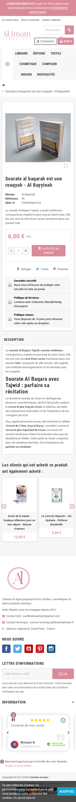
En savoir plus (10, 19)
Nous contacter (30, 19)
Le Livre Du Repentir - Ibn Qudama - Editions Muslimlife (56, 520)
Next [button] (72, 506)
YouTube (28, 649)
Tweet (44, 269)
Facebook (6, 649)
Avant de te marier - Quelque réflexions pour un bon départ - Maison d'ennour (19, 522)
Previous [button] (3, 506)
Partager (26, 269)
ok (64, 674)
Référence (11, 198)
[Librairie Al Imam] (16, 34)
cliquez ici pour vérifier (18, 765)
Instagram (51, 649)
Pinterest (62, 269)
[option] (19, 512)
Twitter (17, 649)
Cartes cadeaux (51, 19)
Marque (10, 194)
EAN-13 (10, 202)
